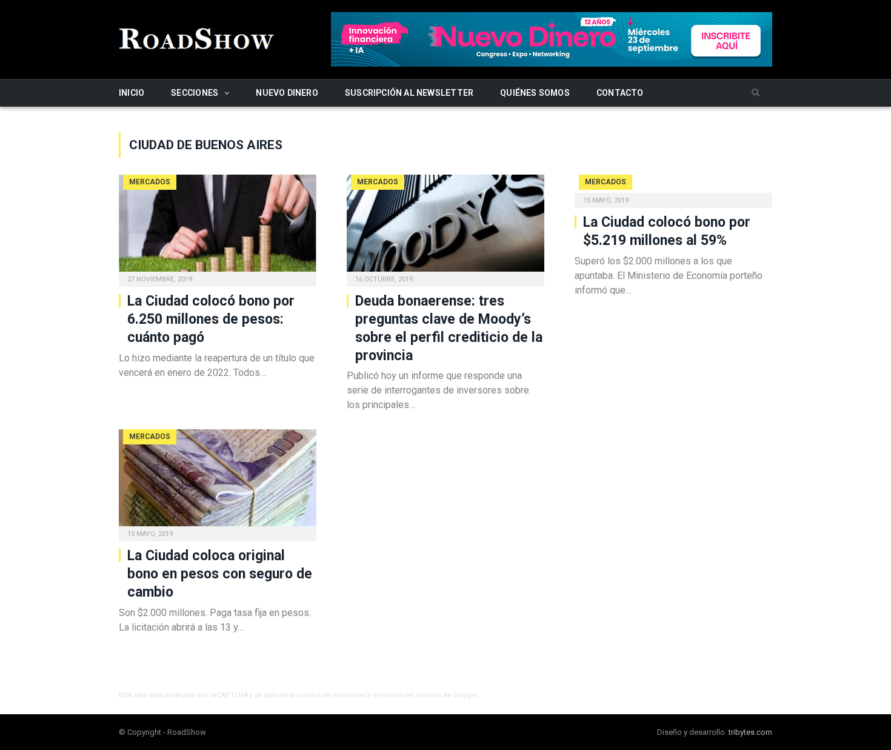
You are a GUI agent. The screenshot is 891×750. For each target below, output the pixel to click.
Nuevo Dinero (287, 93)
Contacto (620, 93)
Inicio (131, 93)
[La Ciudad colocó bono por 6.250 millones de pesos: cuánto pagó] (217, 227)
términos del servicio (407, 695)
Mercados (149, 182)
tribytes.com (750, 732)
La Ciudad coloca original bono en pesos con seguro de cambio (219, 573)
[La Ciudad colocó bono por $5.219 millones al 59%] (673, 187)
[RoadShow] (197, 37)
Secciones (194, 93)
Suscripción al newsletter (409, 93)
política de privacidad (331, 695)
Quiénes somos (535, 93)
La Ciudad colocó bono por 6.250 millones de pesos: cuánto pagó (211, 319)
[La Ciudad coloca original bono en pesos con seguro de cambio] (217, 481)
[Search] (755, 93)
